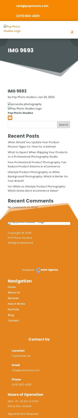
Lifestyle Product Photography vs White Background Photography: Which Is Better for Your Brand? (38, 176)
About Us (14, 292)
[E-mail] (10, 119)
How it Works (16, 304)
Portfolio (13, 309)
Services (13, 298)
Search (63, 125)
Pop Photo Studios (24, 97)
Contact (13, 320)
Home (12, 287)
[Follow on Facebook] (12, 255)
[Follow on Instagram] (22, 255)
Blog (11, 315)
